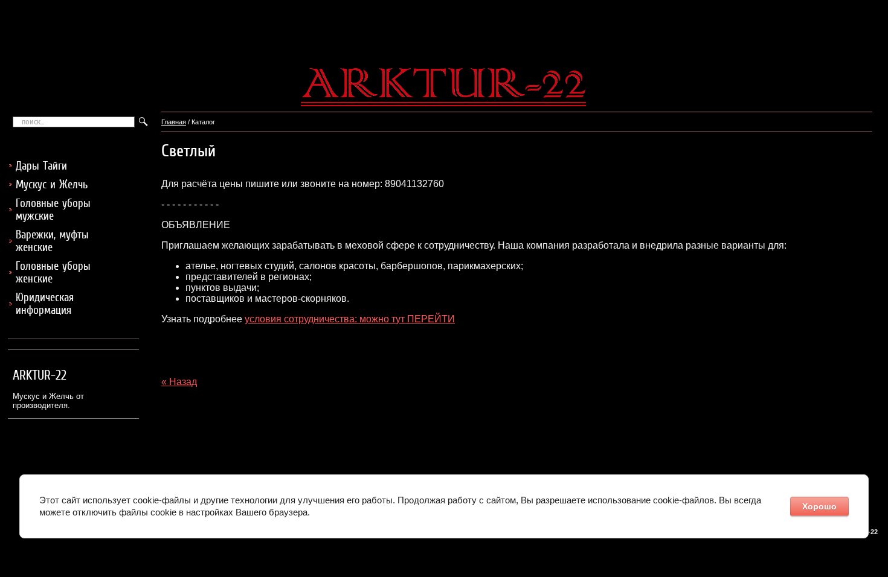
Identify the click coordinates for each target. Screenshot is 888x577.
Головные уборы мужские (53, 209)
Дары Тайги (41, 165)
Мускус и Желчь (52, 184)
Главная (173, 122)
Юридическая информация (45, 303)
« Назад (179, 382)
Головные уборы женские (53, 272)
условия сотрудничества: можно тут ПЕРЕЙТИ (350, 319)
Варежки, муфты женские (52, 240)
